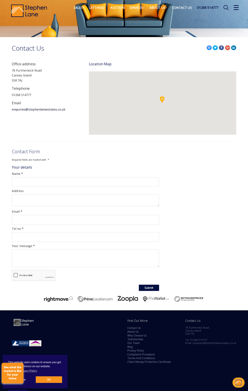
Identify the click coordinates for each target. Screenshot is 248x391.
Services (136, 7)
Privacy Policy (135, 350)
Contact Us (182, 7)
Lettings (96, 7)
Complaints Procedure (141, 354)
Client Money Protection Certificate (149, 362)
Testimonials (135, 339)
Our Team (133, 343)
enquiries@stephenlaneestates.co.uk (38, 109)
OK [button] (49, 379)
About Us (157, 7)
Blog (130, 347)
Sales (78, 7)
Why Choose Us (137, 335)
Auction (118, 7)
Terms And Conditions (141, 358)
